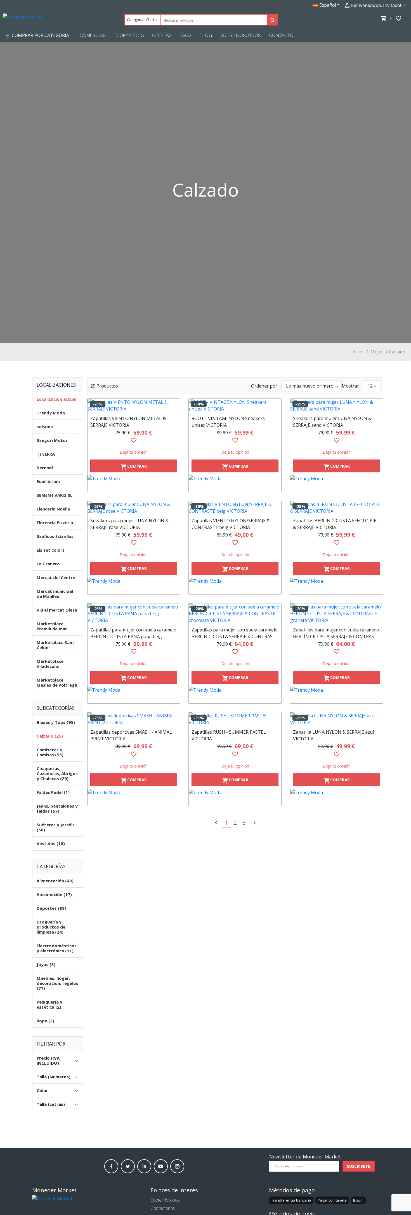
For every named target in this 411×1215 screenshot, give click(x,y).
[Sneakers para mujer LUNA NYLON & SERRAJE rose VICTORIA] (134, 507)
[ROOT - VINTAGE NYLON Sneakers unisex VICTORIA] (235, 405)
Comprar (134, 466)
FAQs (185, 35)
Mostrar (350, 386)
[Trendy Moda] (134, 483)
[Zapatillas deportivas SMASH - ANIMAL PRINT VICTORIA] (134, 719)
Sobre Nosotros (240, 35)
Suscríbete (358, 1166)
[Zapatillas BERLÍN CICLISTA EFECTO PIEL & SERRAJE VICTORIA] (336, 507)
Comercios (92, 35)
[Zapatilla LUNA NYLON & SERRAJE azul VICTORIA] (336, 719)
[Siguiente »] (254, 823)
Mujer (376, 352)
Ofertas (161, 35)
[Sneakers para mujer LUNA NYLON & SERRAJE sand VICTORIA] (336, 405)
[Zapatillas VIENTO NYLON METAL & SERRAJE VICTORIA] (134, 405)
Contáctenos (162, 1208)
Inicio (357, 352)
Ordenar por (264, 386)
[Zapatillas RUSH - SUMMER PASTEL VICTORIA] (235, 719)
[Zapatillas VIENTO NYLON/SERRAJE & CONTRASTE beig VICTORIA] (235, 507)
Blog (206, 35)
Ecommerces (129, 35)
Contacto (281, 35)
